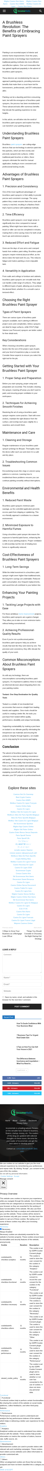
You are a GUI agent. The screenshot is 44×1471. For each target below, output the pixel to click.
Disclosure (32, 1120)
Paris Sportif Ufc (23, 838)
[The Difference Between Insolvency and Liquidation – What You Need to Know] (8, 1061)
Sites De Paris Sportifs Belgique (23, 818)
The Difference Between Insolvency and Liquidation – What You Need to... (28, 1061)
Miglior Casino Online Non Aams (23, 897)
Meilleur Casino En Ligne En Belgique (23, 903)
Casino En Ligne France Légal (23, 920)
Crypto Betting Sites (23, 859)
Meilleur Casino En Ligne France (23, 862)
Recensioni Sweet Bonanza (23, 879)
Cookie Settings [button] (7, 1176)
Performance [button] (5, 1411)
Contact (23, 1120)
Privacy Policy (22, 1123)
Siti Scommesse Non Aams (23, 876)
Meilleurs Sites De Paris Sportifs (23, 856)
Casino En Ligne (23, 809)
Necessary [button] (4, 1227)
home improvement (26, 614)
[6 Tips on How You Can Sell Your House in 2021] (8, 1050)
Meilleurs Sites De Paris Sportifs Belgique (23, 815)
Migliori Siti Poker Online (23, 829)
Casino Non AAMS (17, 4)
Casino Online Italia (23, 806)
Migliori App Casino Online (23, 826)
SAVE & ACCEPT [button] (6, 1470)
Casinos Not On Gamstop (23, 794)
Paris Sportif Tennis (23, 835)
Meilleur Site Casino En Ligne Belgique (23, 821)
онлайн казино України (23, 850)
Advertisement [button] (5, 1441)
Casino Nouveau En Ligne (23, 865)
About (15, 1120)
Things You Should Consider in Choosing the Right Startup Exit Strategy (33, 935)
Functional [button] (4, 1395)
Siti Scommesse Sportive (23, 824)
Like (38, 1078)
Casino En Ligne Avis (23, 891)
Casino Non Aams (25, 6)
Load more (21, 1070)
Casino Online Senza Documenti (23, 885)
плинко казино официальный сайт (23, 853)
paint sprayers (16, 144)
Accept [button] (16, 1176)
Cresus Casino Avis (23, 873)
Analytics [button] (3, 1426)
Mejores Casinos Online (23, 923)
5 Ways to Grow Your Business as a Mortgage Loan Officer (12, 933)
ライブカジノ (23, 841)
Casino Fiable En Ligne (23, 888)
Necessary (6, 1229)
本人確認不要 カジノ (23, 844)
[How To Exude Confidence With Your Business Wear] (8, 1026)
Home (7, 1120)
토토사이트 (23, 909)
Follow (37, 1083)
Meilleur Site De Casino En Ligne (23, 812)
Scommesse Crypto (23, 870)
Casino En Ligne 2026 (23, 868)
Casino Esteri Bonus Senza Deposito (23, 832)
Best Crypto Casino (23, 797)
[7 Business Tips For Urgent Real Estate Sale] (8, 1038)
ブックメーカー (23, 847)
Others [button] (2, 1457)
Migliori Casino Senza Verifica (23, 894)
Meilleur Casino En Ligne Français (23, 803)
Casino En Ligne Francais (23, 917)
